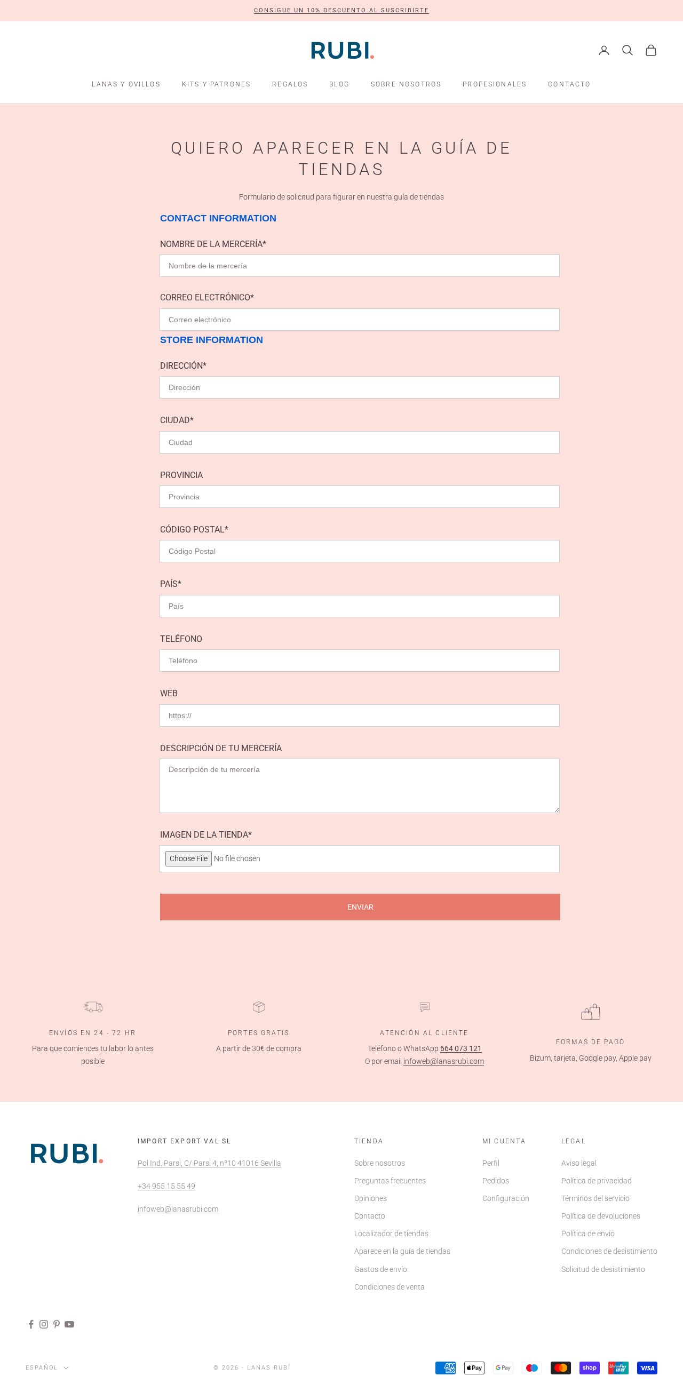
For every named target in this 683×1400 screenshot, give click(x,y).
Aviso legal (579, 1163)
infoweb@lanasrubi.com (443, 1061)
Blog (339, 84)
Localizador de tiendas (391, 1233)
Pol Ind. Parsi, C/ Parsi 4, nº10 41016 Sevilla (209, 1163)
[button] (341, 10)
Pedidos (495, 1180)
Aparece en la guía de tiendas (402, 1251)
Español (42, 1367)
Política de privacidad (596, 1180)
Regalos (290, 84)
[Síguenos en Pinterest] (56, 1324)
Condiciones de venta (389, 1287)
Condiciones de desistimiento (609, 1251)
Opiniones (370, 1198)
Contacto (569, 84)
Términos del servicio (595, 1198)
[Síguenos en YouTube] (69, 1324)
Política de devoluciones (600, 1216)
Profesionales (495, 84)
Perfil (490, 1163)
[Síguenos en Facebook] (31, 1324)
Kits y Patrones (216, 84)
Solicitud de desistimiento (603, 1269)
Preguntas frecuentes (390, 1180)
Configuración (505, 1198)
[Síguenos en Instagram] (43, 1324)
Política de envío (588, 1233)
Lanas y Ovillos (126, 84)
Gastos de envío (380, 1269)
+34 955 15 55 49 (166, 1186)
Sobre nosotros (406, 84)
